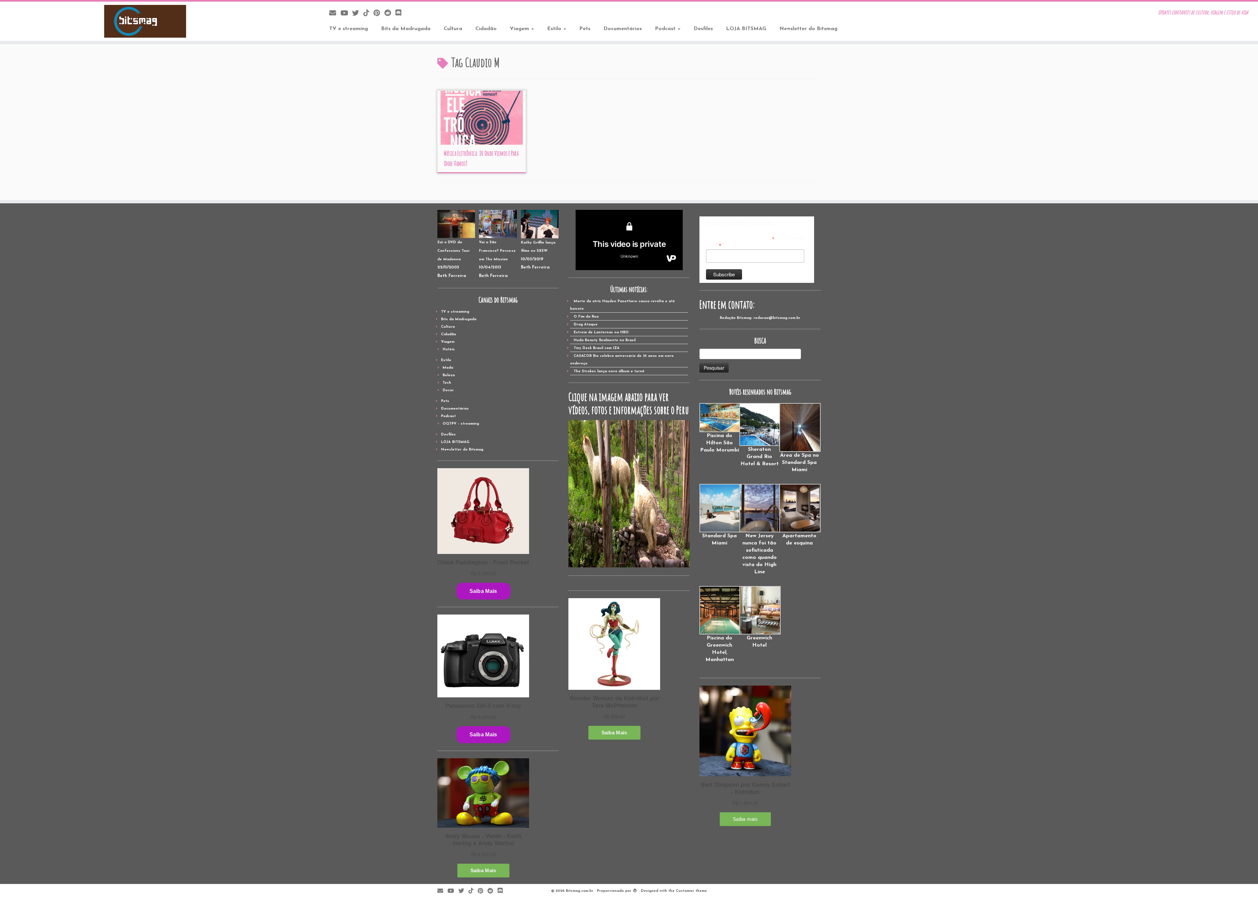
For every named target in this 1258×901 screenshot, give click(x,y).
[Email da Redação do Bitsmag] (334, 13)
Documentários (622, 28)
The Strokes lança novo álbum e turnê (609, 371)
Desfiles (703, 28)
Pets (584, 28)
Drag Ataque (586, 324)
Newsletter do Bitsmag (808, 28)
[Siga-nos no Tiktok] (368, 13)
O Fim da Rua (586, 317)
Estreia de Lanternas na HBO (601, 332)
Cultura (453, 28)
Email (713, 245)
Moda (448, 368)
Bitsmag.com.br (579, 891)
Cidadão (486, 28)
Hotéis (449, 349)
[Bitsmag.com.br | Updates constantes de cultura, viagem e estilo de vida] (145, 21)
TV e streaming (348, 28)
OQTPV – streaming (461, 424)
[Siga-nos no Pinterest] (378, 13)
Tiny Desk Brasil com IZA (596, 348)
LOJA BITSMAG (746, 28)
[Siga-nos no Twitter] (357, 13)
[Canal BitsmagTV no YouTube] (346, 13)
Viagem (520, 28)
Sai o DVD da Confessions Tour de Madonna (453, 251)
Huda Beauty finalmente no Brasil (605, 340)
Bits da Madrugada (405, 28)
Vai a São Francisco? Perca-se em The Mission (497, 251)
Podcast (666, 28)
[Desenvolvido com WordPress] (635, 890)
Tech (447, 383)
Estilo (555, 28)
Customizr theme (691, 891)
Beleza (449, 375)
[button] (719, 428)
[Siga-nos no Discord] (400, 13)
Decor (448, 390)
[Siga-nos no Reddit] (389, 13)
